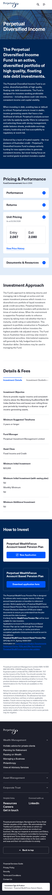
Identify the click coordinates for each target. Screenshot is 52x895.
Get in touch (10, 810)
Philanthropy (9, 763)
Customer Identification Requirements (30, 643)
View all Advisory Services (16, 767)
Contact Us (7, 879)
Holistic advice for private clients (19, 746)
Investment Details (12, 380)
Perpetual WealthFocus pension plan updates (21, 649)
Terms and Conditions (12, 875)
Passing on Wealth (12, 754)
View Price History (15, 248)
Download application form (26, 584)
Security (6, 871)
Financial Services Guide (13, 864)
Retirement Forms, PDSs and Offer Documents (22, 646)
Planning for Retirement (15, 750)
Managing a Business (14, 758)
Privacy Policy (8, 867)
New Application (28, 555)
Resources (10, 803)
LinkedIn (34, 803)
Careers (8, 807)
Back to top (28, 850)
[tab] (12, 380)
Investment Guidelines (37, 380)
